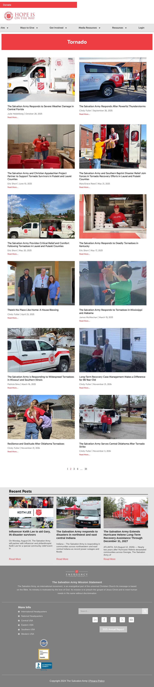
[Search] (145, 611)
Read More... (13, 117)
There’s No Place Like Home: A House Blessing (33, 309)
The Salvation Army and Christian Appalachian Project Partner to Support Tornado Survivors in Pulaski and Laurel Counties (39, 176)
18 (86, 469)
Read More (15, 559)
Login (141, 27)
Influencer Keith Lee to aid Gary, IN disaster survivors (29, 533)
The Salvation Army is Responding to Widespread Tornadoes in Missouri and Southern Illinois (41, 378)
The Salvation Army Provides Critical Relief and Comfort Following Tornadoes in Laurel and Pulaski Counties (38, 245)
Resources (117, 27)
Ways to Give (27, 27)
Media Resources (88, 27)
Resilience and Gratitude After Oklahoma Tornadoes (36, 443)
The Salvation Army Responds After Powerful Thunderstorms (112, 106)
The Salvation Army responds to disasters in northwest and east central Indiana (77, 534)
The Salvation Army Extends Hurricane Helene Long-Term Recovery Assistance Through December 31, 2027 (123, 536)
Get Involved (56, 27)
